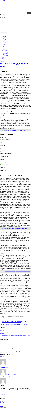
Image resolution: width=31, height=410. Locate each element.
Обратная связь (4, 394)
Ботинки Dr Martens (2, 0)
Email (1, 349)
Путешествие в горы (6, 54)
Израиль (4, 41)
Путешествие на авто (6, 55)
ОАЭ (4, 45)
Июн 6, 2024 (1, 337)
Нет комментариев (13, 374)
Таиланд (4, 46)
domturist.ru (1, 406)
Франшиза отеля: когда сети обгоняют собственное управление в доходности (13, 332)
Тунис (4, 47)
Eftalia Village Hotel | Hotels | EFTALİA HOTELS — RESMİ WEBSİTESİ (11, 322)
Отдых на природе (5, 53)
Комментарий (2, 346)
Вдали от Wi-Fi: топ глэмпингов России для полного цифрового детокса (10, 376)
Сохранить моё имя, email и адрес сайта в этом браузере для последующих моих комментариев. (14, 351)
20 (3, 402)
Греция (4, 40)
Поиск (29, 13)
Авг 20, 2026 (9, 374)
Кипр (4, 43)
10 (0, 401)
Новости (3, 57)
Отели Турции (2, 61)
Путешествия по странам (5, 35)
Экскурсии (3, 58)
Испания (4, 42)
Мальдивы (4, 44)
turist (7, 374)
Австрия (4, 36)
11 (1, 401)
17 (0, 402)
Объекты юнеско (5, 52)
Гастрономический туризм (7, 51)
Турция (4, 48)
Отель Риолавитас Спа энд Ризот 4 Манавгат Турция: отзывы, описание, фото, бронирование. (15, 321)
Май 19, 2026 (2, 330)
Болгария (4, 38)
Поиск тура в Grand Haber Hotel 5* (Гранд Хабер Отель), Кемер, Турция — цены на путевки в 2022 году (14, 324)
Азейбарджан (5, 37)
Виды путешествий (4, 50)
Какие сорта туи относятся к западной (5, 367)
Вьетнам (4, 39)
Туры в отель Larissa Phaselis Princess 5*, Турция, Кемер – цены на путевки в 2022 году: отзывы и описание (14, 65)
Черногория (4, 49)
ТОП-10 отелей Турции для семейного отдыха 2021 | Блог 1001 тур (11, 320)
